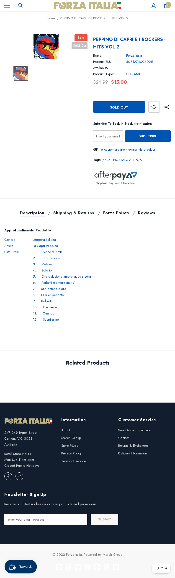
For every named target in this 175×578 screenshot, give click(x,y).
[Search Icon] (20, 5)
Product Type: (103, 73)
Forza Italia (134, 55)
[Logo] (87, 5)
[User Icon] (153, 5)
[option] (46, 46)
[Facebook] (8, 476)
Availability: (101, 67)
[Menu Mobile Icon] (7, 5)
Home (51, 18)
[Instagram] (19, 476)
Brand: (98, 55)
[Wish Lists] (154, 107)
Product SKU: (102, 61)
